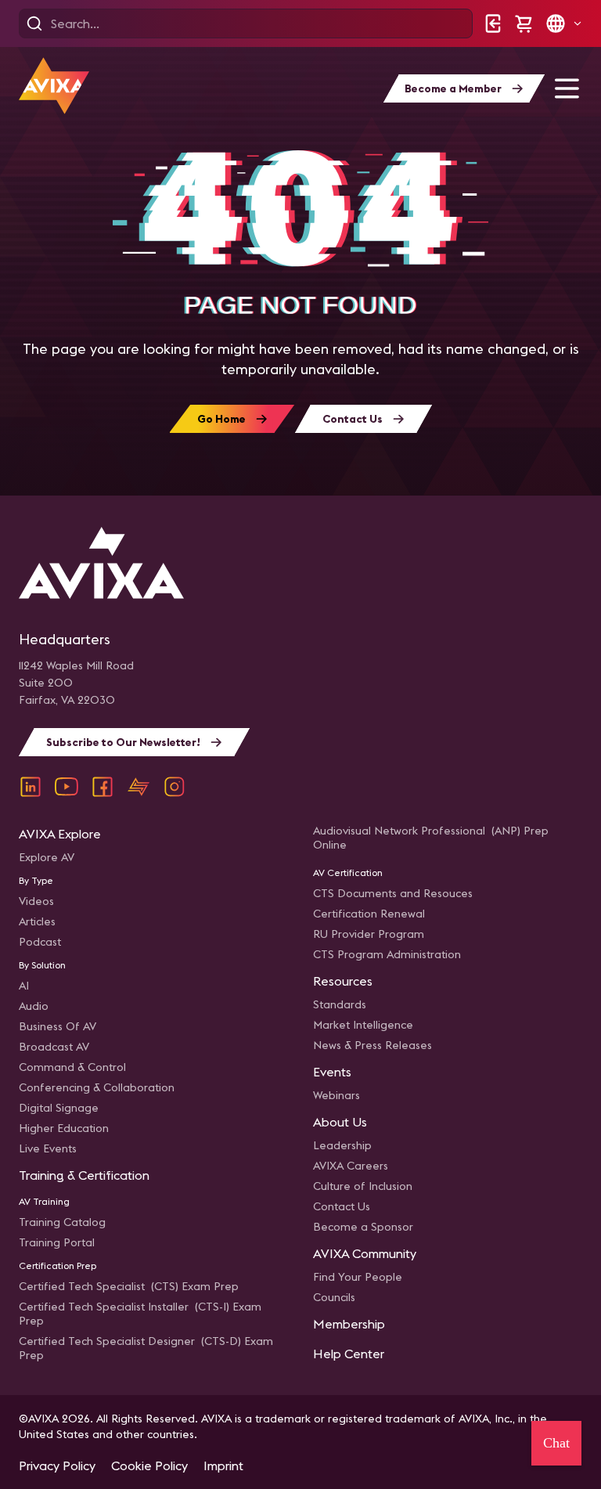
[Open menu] (566, 88)
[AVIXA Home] (54, 85)
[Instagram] (174, 787)
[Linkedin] (30, 787)
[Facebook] (102, 787)
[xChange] (138, 787)
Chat (556, 1443)
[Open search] (34, 23)
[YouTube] (66, 787)
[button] (563, 23)
